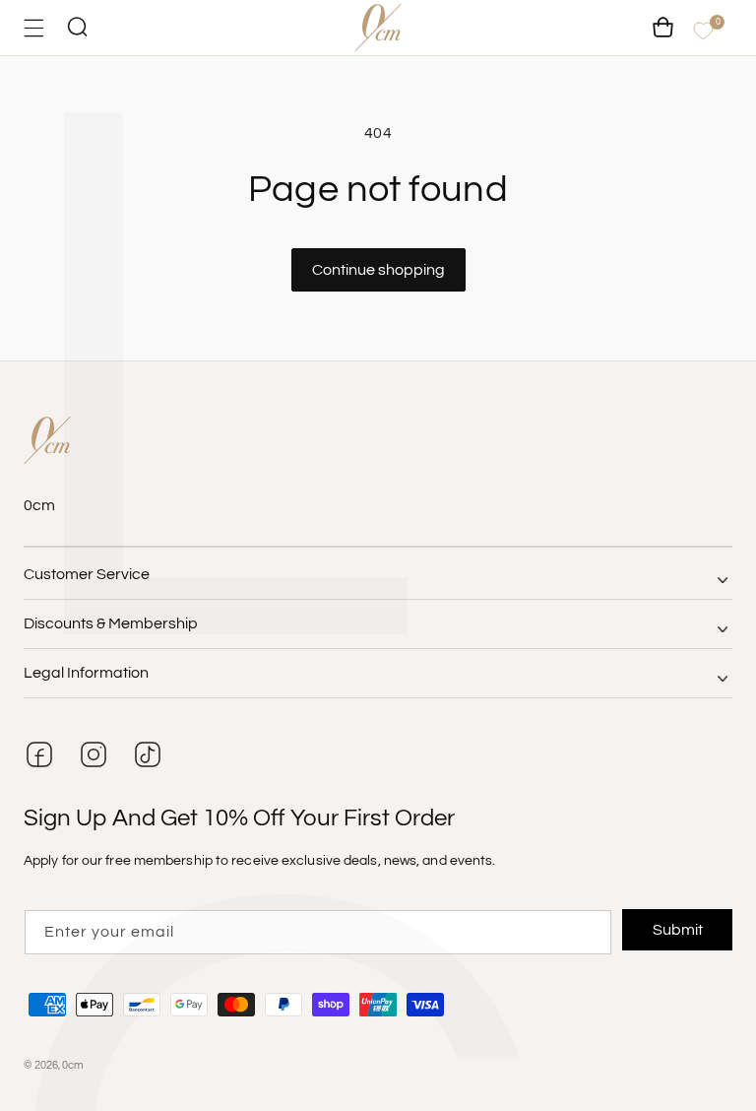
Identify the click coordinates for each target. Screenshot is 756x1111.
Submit (678, 930)
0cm (73, 1065)
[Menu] (33, 28)
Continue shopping (378, 270)
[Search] (76, 28)
